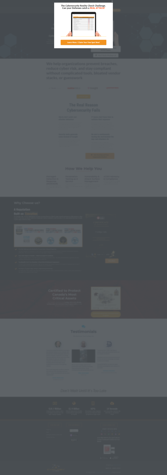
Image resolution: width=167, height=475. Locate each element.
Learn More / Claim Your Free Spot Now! (83, 42)
